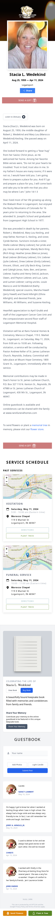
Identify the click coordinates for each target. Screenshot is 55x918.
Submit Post (27, 770)
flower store (36, 429)
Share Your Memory (16, 726)
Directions (27, 530)
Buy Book (27, 690)
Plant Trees (27, 536)
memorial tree (39, 425)
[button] (27, 484)
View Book (12, 690)
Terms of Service (34, 907)
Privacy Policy (20, 907)
